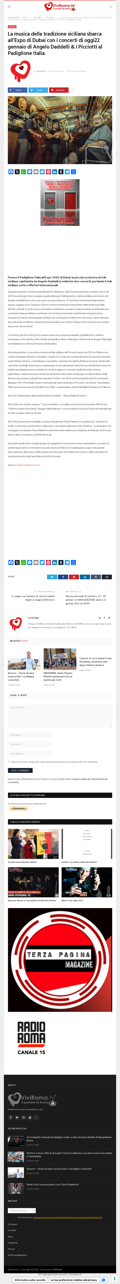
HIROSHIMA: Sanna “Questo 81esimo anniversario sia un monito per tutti (58, 676)
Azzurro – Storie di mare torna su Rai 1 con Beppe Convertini (21, 676)
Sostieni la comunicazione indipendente (27, 803)
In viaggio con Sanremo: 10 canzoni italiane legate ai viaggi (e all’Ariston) (33, 598)
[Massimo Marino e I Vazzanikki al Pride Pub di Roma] (33, 882)
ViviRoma (41, 71)
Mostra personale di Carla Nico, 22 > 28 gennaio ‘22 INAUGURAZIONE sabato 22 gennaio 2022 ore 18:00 (86, 600)
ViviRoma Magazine (17, 1255)
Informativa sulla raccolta (30, 1280)
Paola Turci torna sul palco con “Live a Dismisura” (53, 1184)
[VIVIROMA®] (60, 6)
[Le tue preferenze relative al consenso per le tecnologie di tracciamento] (115, 1279)
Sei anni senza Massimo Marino (22, 862)
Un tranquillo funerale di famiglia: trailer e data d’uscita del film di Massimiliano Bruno (69, 1139)
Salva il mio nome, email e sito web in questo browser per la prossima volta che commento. (54, 762)
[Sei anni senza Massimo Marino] (33, 844)
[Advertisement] (60, 249)
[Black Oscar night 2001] (87, 882)
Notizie (12, 27)
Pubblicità (13, 1243)
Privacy (11, 1249)
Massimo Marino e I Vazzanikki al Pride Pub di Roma (32, 900)
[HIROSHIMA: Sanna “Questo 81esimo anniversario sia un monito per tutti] (60, 659)
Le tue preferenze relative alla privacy (74, 1280)
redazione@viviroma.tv (28, 465)
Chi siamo (12, 1224)
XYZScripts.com (75, 1274)
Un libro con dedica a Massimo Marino (79, 862)
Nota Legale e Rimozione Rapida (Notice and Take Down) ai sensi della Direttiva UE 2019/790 (68, 1217)
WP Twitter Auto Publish (48, 1274)
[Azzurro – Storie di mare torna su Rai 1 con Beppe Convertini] (24, 659)
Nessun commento (78, 71)
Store (10, 1236)
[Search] (111, 6)
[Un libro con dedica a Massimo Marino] (87, 844)
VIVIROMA (57, 1269)
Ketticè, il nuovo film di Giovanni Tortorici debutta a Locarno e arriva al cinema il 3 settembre (69, 1155)
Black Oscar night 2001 (72, 900)
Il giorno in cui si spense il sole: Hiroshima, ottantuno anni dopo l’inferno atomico (96, 662)
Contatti (12, 1230)
